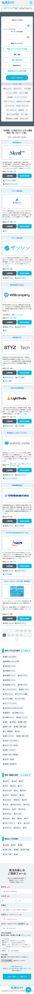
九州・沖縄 (15, 466)
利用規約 (11, 968)
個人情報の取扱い (22, 968)
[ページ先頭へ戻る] (28, 989)
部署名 (3, 905)
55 (21, 635)
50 (30, 631)
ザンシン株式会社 (17, 238)
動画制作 (21, 110)
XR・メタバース (11, 110)
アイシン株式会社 (17, 191)
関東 (11, 318)
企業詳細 (10, 176)
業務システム (7, 89)
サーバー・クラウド (21, 97)
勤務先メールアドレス (9, 914)
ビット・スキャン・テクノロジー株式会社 (17, 581)
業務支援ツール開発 (12, 119)
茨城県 (11, 8)
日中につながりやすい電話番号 (13, 923)
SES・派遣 (24, 114)
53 (13, 635)
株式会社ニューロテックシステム (17, 433)
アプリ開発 (27, 89)
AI (26, 110)
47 (17, 631)
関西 (15, 318)
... (12, 631)
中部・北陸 (17, 464)
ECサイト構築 (23, 93)
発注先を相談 (24, 176)
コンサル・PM (10, 106)
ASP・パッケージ (9, 101)
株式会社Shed (17, 142)
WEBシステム (18, 89)
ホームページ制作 (11, 93)
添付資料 (4, 954)
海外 (15, 171)
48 (21, 631)
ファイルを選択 (6, 960)
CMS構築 (10, 97)
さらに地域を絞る (10, 29)
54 (17, 635)
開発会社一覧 (6, 8)
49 (25, 631)
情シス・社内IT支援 (13, 114)
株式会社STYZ (17, 337)
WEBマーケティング (22, 106)
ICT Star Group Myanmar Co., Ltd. (17, 533)
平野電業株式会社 (17, 485)
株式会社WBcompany (17, 285)
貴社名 (3, 887)
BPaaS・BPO (24, 119)
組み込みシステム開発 (23, 101)
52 (8, 635)
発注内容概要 (6, 933)
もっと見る (27, 168)
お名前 (3, 896)
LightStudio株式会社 (17, 388)
